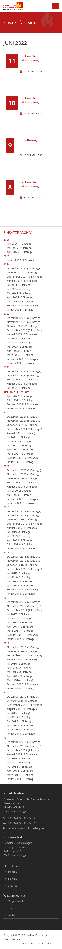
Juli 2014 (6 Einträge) (19, 758)
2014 (6, 737)
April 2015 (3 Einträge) (20, 725)
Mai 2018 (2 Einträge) (20, 581)
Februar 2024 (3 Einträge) (22, 305)
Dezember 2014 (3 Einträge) (24, 741)
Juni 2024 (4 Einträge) (19, 289)
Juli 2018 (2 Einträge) (19, 573)
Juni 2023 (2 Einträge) (19, 342)
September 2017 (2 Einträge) (24, 610)
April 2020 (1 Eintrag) (19, 494)
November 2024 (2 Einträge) (24, 268)
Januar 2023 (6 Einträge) (21, 363)
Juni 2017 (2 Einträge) (19, 618)
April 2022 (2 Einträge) (20, 396)
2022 (6, 367)
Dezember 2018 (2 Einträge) (24, 556)
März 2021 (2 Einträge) (20, 453)
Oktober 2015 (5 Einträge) (22, 700)
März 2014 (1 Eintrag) (20, 774)
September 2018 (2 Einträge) (24, 569)
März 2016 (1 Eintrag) (20, 680)
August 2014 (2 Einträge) (22, 754)
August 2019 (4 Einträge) (22, 527)
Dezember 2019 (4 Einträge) (24, 511)
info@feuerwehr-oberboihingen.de (27, 828)
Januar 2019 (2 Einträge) (21, 548)
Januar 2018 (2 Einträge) (21, 593)
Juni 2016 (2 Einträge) (19, 667)
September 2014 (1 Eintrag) (23, 750)
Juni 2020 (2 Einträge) (19, 490)
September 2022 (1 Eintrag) (23, 379)
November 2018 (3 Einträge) (24, 560)
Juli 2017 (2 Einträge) (19, 614)
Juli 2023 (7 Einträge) (19, 338)
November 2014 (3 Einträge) (24, 746)
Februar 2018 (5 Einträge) (22, 589)
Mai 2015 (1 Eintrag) (19, 721)
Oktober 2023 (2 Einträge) (22, 326)
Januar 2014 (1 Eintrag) (20, 779)
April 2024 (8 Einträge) (20, 297)
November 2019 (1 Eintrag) (23, 515)
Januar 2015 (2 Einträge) (21, 733)
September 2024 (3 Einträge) (24, 276)
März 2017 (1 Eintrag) (20, 630)
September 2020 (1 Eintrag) (23, 482)
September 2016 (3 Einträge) (24, 655)
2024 (6, 264)
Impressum (27, 943)
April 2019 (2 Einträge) (20, 540)
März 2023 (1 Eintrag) (20, 354)
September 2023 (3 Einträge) (24, 330)
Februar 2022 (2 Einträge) (22, 404)
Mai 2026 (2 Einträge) (20, 247)
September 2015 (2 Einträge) (24, 704)
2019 (6, 507)
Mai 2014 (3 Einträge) (20, 766)
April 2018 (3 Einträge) (20, 585)
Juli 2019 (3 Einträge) (19, 532)
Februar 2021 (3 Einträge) (22, 457)
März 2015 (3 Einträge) (20, 729)
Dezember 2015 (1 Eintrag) (23, 696)
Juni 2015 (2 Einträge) (19, 717)
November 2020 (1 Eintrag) (23, 474)
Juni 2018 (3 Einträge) (19, 577)
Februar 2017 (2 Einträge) (22, 634)
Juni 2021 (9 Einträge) (19, 441)
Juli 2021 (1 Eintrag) (18, 437)
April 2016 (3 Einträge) (20, 676)
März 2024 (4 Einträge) (20, 301)
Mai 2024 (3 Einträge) (20, 293)
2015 (6, 692)
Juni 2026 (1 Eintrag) (19, 243)
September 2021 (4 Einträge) (24, 429)
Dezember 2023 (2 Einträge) (24, 317)
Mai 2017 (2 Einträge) (20, 622)
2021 (6, 412)
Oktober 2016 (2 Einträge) (22, 651)
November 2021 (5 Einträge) (24, 420)
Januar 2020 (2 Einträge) (21, 503)
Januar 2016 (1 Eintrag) (20, 688)
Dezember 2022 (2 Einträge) (24, 371)
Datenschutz (44, 943)
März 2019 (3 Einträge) (20, 544)
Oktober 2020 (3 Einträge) (22, 478)
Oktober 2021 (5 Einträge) (22, 424)
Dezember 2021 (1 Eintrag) (23, 416)
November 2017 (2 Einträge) (24, 606)
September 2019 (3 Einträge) (24, 523)
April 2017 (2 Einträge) (20, 626)
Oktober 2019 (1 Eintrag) (22, 519)
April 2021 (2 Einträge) (20, 449)
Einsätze (12, 885)
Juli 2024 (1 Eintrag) (18, 284)
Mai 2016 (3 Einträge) (20, 671)
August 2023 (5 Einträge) (22, 334)
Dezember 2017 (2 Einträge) (24, 602)
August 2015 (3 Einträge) (22, 709)
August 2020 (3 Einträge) (22, 486)
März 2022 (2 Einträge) (20, 400)
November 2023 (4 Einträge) (24, 322)
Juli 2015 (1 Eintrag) (18, 713)
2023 (6, 313)
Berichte (12, 878)
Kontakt (12, 915)
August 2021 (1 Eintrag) (21, 433)
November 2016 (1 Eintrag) (23, 647)
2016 (6, 643)
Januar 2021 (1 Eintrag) (20, 462)
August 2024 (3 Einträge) (22, 280)
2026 (6, 239)
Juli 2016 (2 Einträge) (19, 663)
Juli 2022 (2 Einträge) (19, 387)
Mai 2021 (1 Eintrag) (19, 445)
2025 (6, 256)
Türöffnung (28, 140)
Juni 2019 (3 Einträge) (19, 536)
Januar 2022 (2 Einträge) (21, 408)
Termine (12, 871)
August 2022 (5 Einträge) (22, 383)
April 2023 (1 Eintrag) (19, 350)
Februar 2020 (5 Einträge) (22, 499)
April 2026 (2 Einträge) (20, 252)
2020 (6, 466)
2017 (6, 597)
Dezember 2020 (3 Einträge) (24, 470)
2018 (6, 552)
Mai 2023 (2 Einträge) (20, 346)
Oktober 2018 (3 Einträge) (22, 564)
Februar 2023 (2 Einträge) (22, 359)
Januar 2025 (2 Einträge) (21, 260)
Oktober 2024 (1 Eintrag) (22, 272)
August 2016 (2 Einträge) (22, 659)
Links (10, 908)
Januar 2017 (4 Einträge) (21, 639)
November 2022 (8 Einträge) (24, 375)
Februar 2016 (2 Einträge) (22, 684)
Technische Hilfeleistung (29, 58)
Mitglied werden (16, 901)
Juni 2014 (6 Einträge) (19, 762)
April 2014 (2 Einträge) (20, 770)
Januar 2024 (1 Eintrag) (20, 309)
